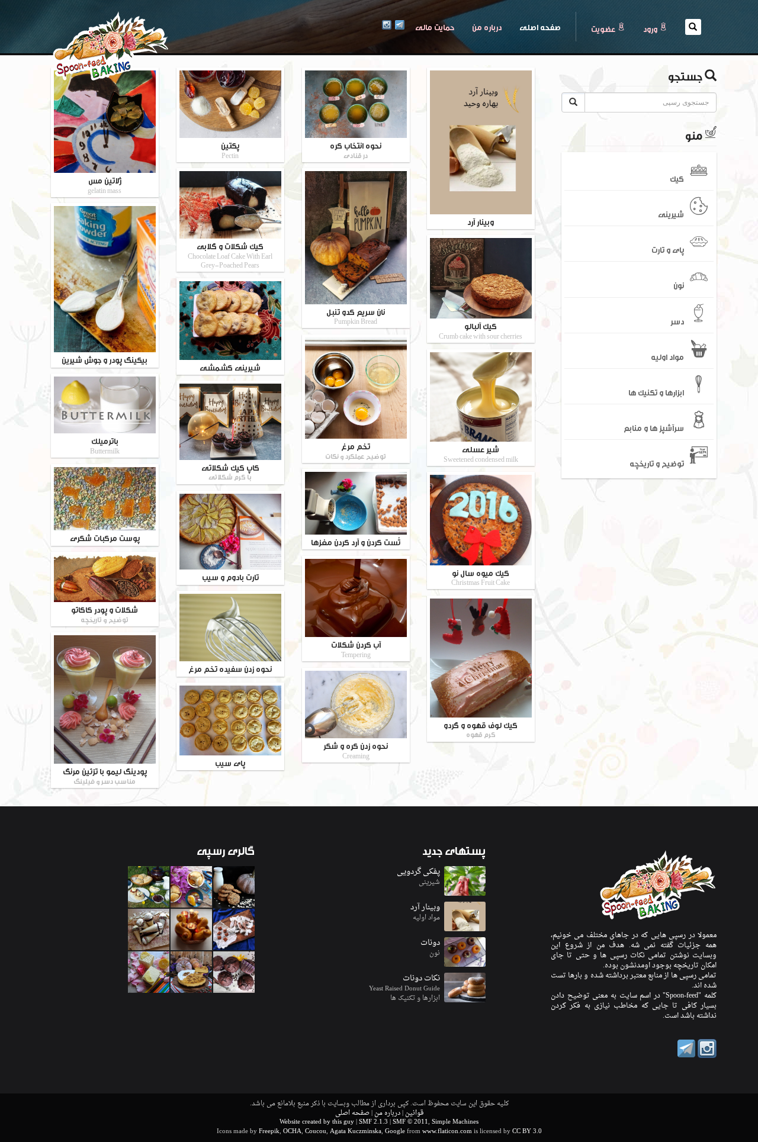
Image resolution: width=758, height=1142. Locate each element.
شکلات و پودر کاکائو (104, 614)
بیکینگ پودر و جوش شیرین (104, 359)
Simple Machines (455, 1122)
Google (395, 1131)
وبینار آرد (480, 221)
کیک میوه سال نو (480, 577)
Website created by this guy (317, 1122)
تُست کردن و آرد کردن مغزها (355, 541)
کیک (677, 177)
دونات (430, 942)
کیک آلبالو (480, 330)
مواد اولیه (667, 355)
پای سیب (230, 762)
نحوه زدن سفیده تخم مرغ (230, 668)
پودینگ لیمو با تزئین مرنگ (105, 775)
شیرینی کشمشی (230, 367)
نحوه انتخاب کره (355, 149)
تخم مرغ (355, 450)
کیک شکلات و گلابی (230, 255)
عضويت (604, 28)
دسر (677, 320)
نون (678, 284)
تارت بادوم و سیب (230, 576)
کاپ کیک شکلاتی (230, 471)
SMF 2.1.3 (373, 1122)
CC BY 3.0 (527, 1131)
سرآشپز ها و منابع (654, 427)
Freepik (269, 1131)
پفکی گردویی (418, 871)
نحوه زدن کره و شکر (355, 750)
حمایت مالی (434, 26)
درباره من (487, 26)
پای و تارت (667, 249)
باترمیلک (105, 445)
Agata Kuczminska (355, 1131)
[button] (693, 26)
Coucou (315, 1131)
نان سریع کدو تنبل (355, 316)
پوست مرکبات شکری (105, 537)
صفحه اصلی (535, 26)
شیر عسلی (481, 453)
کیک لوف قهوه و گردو (481, 729)
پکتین (230, 149)
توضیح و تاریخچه (656, 462)
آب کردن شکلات (356, 649)
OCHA (292, 1131)
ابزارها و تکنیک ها (656, 391)
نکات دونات (421, 978)
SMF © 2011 (410, 1122)
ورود (651, 28)
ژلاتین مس (104, 184)
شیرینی (671, 213)
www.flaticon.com (447, 1131)
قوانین (414, 1113)
